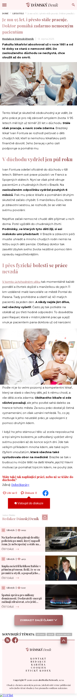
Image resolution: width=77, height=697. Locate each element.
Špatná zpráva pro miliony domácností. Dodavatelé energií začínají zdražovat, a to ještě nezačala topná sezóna (21, 600)
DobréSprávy (20, 485)
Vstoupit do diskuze (30, 503)
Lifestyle (18, 13)
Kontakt (38, 658)
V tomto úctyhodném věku (21, 281)
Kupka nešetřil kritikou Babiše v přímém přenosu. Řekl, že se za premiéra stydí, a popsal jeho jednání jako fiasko (21, 571)
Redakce (38, 661)
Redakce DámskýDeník (18, 38)
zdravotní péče (64, 634)
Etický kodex (38, 670)
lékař (50, 634)
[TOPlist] (6, 695)
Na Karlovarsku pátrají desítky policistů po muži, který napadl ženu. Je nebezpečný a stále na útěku (20, 543)
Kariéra (38, 664)
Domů (5, 13)
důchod (40, 634)
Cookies (38, 667)
